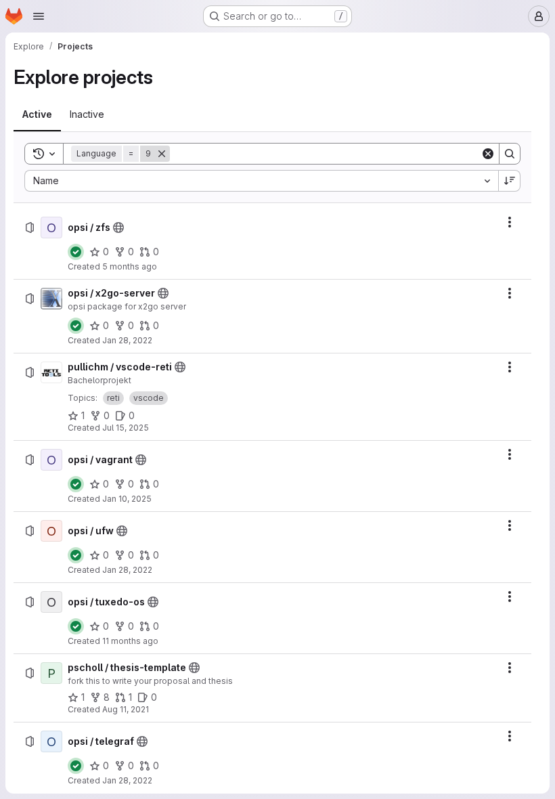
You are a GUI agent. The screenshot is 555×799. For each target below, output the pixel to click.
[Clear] (488, 154)
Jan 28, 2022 (127, 340)
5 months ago (129, 266)
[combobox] (261, 181)
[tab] (37, 114)
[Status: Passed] (76, 252)
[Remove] (162, 154)
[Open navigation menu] (38, 16)
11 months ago (130, 641)
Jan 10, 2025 (127, 499)
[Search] (509, 154)
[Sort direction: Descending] (509, 181)
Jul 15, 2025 (125, 428)
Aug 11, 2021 (125, 709)
